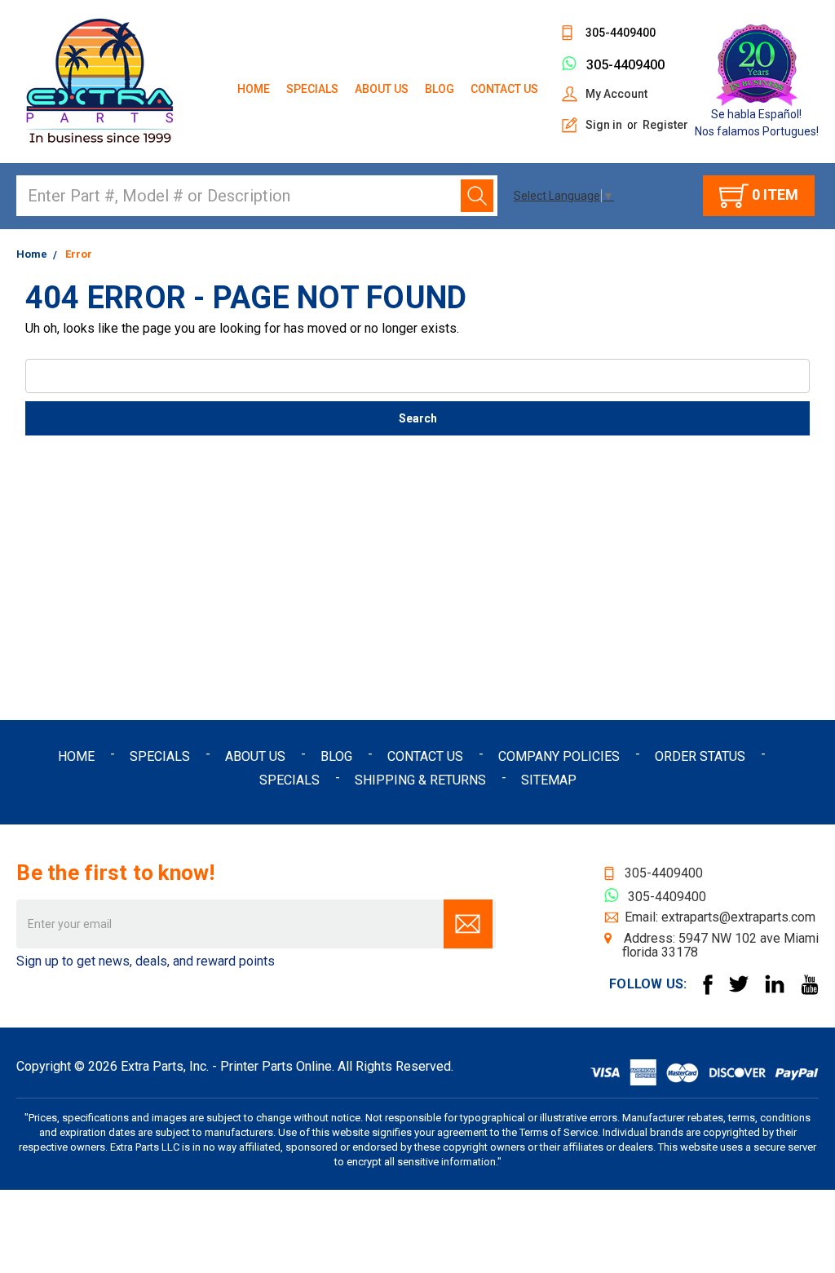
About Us (382, 88)
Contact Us (504, 88)
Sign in (603, 124)
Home (253, 88)
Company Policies (559, 756)
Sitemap (549, 780)
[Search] (477, 195)
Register (665, 124)
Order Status (700, 756)
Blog (439, 88)
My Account (616, 93)
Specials (312, 88)
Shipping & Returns (420, 780)
